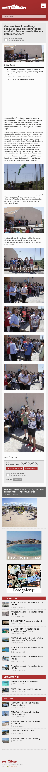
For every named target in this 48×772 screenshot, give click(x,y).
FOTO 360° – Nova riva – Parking (25, 738)
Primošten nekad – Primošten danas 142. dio (27, 603)
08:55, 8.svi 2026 (17, 633)
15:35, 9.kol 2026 (17, 616)
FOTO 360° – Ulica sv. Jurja (22, 730)
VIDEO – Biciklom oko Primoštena (26, 689)
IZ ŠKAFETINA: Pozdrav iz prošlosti (26, 621)
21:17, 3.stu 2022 (17, 717)
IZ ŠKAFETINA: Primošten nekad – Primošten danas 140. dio (26, 630)
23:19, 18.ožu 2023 (18, 707)
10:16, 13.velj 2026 (18, 670)
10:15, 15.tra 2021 (17, 733)
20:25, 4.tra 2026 (17, 643)
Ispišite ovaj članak (14, 469)
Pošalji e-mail (30, 469)
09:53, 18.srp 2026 (18, 624)
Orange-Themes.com (12, 767)
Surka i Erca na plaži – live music (18, 77)
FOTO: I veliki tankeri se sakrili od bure (20, 80)
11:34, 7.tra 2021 (17, 741)
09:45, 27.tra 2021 (17, 726)
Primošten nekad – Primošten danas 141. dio (27, 613)
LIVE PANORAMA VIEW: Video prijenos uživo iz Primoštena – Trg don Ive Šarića (24, 490)
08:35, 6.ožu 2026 (17, 661)
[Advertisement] (24, 100)
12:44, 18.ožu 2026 (18, 652)
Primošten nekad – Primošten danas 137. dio (27, 667)
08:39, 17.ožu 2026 (18, 691)
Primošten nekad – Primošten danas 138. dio (27, 657)
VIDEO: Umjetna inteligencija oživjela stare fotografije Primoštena (27, 639)
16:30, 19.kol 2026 (18, 607)
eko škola (17, 479)
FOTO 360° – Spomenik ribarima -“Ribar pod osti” (25, 704)
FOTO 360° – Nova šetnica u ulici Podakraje (25, 722)
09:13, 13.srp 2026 (11, 494)
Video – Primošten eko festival (24, 681)
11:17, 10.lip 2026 (17, 684)
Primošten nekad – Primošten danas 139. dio (27, 648)
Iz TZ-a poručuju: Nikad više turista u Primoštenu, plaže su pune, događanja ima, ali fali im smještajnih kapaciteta (25, 72)
